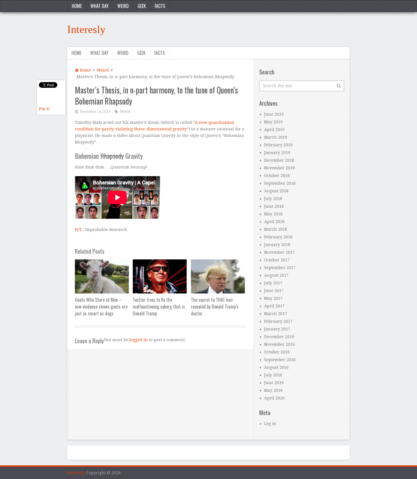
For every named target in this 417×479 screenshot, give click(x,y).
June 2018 (274, 206)
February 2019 (278, 145)
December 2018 (279, 160)
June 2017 (274, 290)
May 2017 (273, 298)
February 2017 (278, 321)
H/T (78, 229)
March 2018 (275, 229)
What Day (99, 6)
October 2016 (277, 352)
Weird (123, 6)
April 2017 (274, 306)
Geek (142, 6)
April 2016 (274, 398)
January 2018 (277, 244)
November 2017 (279, 252)
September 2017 (280, 267)
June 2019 (274, 114)
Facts (160, 6)
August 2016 (276, 367)
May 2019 (273, 122)
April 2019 (274, 129)
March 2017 (275, 313)
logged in (138, 340)
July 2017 (273, 283)
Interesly (86, 29)
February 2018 (278, 237)
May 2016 (273, 390)
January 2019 (277, 152)
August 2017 (276, 275)
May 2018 (273, 214)
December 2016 (279, 336)
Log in (270, 423)
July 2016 (273, 375)
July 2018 (273, 198)
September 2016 (280, 359)
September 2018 (280, 183)
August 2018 (276, 191)
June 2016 (274, 382)
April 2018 (274, 221)
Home (77, 6)
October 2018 (277, 175)
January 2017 (277, 329)
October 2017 (277, 260)
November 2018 (279, 168)
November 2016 (279, 344)
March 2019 (275, 137)
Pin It (44, 109)
